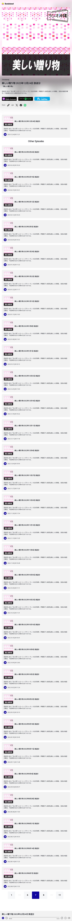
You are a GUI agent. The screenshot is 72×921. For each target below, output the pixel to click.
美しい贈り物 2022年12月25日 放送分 (27, 376)
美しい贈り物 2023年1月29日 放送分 (27, 251)
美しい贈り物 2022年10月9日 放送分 (27, 649)
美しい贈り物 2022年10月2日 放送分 (27, 674)
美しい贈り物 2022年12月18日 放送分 (27, 401)
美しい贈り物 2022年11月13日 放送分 (27, 525)
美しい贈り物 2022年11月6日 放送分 (27, 550)
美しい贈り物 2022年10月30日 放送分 (27, 575)
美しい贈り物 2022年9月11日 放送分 (27, 749)
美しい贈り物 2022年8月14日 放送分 (27, 848)
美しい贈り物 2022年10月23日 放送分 (27, 600)
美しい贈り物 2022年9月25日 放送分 (27, 699)
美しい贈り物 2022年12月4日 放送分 (27, 450)
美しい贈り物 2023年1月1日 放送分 (26, 351)
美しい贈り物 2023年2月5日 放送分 (26, 227)
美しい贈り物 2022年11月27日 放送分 (27, 475)
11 (60, 895)
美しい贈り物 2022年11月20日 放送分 (27, 500)
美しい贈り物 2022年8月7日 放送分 (26, 873)
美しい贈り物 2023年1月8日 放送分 (26, 326)
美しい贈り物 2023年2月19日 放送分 (27, 177)
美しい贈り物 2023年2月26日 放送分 (27, 152)
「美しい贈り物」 (8, 86)
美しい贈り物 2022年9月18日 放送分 (27, 724)
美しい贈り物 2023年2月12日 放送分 (27, 202)
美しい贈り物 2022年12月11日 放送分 (27, 426)
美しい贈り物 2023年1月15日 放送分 (27, 301)
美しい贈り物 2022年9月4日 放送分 (26, 774)
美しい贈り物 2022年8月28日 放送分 (27, 799)
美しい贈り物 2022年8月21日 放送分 (27, 823)
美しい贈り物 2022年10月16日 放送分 (27, 625)
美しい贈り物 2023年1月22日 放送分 (27, 276)
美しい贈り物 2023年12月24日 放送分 (27, 121)
